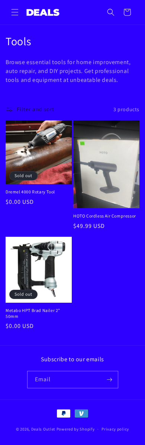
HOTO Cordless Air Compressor (104, 216)
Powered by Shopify (76, 429)
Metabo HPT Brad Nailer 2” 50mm (33, 313)
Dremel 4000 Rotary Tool (30, 192)
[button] (15, 12)
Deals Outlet (43, 429)
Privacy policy (115, 429)
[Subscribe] (110, 379)
